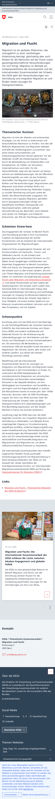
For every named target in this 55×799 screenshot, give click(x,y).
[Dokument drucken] (46, 26)
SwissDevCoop (12, 716)
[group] (27, 556)
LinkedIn (9, 721)
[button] (50, 671)
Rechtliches (28, 789)
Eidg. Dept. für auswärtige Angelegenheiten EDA (24, 750)
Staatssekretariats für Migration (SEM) (21, 472)
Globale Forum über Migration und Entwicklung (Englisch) (26, 278)
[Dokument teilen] (51, 26)
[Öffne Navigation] (51, 17)
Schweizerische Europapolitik (17, 759)
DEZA (10, 17)
